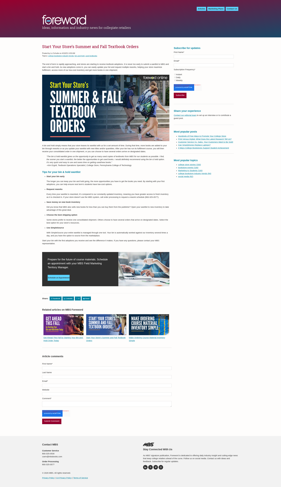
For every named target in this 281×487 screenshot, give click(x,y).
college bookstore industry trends (61, 56)
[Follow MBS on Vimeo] (155, 468)
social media (185, 176)
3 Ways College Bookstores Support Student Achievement (203, 148)
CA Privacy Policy (64, 478)
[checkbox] (204, 77)
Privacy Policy (48, 478)
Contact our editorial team (185, 115)
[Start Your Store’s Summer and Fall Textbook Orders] (106, 334)
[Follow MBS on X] (150, 468)
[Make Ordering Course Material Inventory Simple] (149, 334)
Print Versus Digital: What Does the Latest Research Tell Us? (204, 139)
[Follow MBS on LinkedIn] (145, 468)
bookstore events (188, 168)
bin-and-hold (80, 56)
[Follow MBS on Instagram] (161, 468)
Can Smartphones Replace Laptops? (194, 145)
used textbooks (91, 56)
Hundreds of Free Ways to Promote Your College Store (202, 136)
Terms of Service (80, 478)
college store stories (189, 165)
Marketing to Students (190, 171)
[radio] (204, 74)
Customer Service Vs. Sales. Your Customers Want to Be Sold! (205, 142)
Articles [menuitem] (201, 9)
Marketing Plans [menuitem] (215, 9)
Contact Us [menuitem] (232, 9)
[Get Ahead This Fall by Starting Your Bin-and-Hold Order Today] (63, 334)
